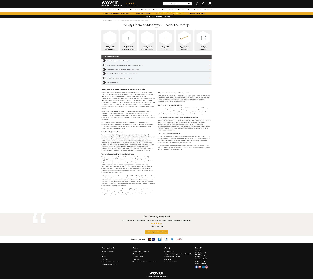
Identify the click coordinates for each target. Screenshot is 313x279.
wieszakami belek (193, 145)
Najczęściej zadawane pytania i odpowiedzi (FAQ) (178, 254)
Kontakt (103, 256)
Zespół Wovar (168, 259)
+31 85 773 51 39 (202, 258)
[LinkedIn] (203, 267)
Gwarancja (104, 259)
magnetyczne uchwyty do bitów (124, 150)
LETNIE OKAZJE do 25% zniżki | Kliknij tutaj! (157, 16)
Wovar (134, 98)
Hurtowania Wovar (138, 254)
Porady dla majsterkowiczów (172, 256)
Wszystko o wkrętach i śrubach (110, 261)
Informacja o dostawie (107, 251)
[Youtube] (200, 267)
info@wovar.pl (202, 257)
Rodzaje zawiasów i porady (108, 264)
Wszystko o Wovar (169, 251)
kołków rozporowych (164, 149)
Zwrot (103, 254)
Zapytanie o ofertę (138, 256)
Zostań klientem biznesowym (141, 251)
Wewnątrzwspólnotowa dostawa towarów (145, 261)
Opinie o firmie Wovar (170, 261)
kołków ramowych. (177, 149)
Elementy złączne (107, 20)
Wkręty (116, 20)
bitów (120, 142)
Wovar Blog (136, 259)
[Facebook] (196, 267)
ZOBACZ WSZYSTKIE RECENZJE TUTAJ (155, 231)
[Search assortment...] (189, 3)
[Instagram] (206, 267)
